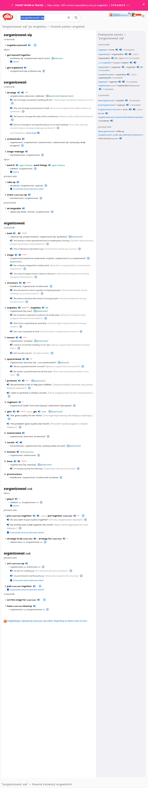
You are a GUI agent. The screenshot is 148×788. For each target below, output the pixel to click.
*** (26, 93)
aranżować (33, 567)
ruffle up (120, 131)
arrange (11, 92)
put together (19, 515)
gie (35, 411)
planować (29, 96)
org (120, 58)
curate (11, 442)
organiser (131, 67)
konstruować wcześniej (47, 477)
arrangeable (14, 208)
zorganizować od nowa (109, 109)
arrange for (50, 538)
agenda (113, 81)
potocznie (58, 58)
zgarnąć (39, 185)
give (9, 411)
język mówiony (26, 165)
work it (11, 165)
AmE (24, 308)
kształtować (15, 286)
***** (24, 234)
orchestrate (14, 139)
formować (35, 405)
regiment (12, 402)
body (111, 49)
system (121, 62)
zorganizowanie (105, 74)
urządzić (50, 258)
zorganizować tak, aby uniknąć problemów (120, 134)
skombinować (17, 198)
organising (103, 77)
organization (118, 54)
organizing (121, 74)
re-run (101, 113)
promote (12, 380)
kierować (28, 362)
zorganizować (15, 82)
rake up (11, 182)
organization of (128, 85)
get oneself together (19, 55)
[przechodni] (77, 237)
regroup (121, 105)
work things (40, 165)
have (10, 461)
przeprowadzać (31, 236)
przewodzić (39, 436)
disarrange (31, 133)
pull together (19, 586)
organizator (103, 67)
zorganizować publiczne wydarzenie (27, 258)
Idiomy (16, 62)
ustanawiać (53, 405)
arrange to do (20, 538)
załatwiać (39, 96)
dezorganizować (106, 100)
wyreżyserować (17, 155)
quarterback (14, 359)
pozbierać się (16, 58)
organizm (102, 49)
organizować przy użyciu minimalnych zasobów (120, 117)
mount (10, 337)
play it (10, 499)
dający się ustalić (18, 211)
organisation (104, 58)
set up (15, 563)
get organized (15, 67)
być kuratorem (17, 446)
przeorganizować (106, 105)
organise (36, 307)
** (31, 359)
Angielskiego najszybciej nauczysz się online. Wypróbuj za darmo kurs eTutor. (47, 620)
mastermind (14, 433)
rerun (125, 109)
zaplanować (17, 542)
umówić (31, 211)
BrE (47, 308)
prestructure (14, 474)
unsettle (120, 100)
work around (108, 138)
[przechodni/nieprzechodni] (60, 96)
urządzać (28, 341)
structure (12, 282)
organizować (16, 142)
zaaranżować (44, 142)
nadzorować (30, 455)
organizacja (104, 54)
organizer (116, 67)
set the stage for (21, 599)
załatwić (14, 168)
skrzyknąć (15, 185)
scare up (17, 194)
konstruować (42, 286)
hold (9, 233)
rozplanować (58, 142)
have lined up (19, 606)
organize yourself (17, 45)
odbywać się (16, 236)
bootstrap (104, 120)
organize (12, 307)
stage (10, 254)
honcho (11, 451)
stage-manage (15, 151)
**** (24, 255)
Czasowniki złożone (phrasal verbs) (28, 189)
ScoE (44, 411)
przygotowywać (36, 609)
